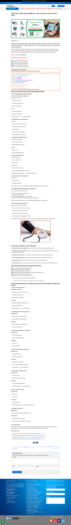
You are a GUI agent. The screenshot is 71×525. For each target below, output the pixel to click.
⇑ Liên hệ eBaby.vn (10, 498)
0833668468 (35, 510)
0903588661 (19, 77)
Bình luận (14, 457)
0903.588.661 (35, 506)
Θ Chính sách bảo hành (11, 502)
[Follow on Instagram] (9, 493)
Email (37, 466)
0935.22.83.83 (35, 498)
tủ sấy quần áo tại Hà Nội (28, 437)
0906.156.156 (35, 490)
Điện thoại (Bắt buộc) (50, 492)
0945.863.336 (38, 493)
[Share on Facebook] (34, 443)
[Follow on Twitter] (11, 493)
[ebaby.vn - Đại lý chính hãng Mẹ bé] (11, 5)
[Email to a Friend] (37, 443)
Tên (13, 466)
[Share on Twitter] (35, 443)
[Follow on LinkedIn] (13, 493)
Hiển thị (17, 40)
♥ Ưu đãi (8, 499)
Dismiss (48, 1)
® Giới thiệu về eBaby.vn (11, 497)
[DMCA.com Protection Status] (12, 518)
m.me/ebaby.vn (19, 78)
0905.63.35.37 (38, 501)
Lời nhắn (48, 496)
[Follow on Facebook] (7, 493)
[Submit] (48, 6)
